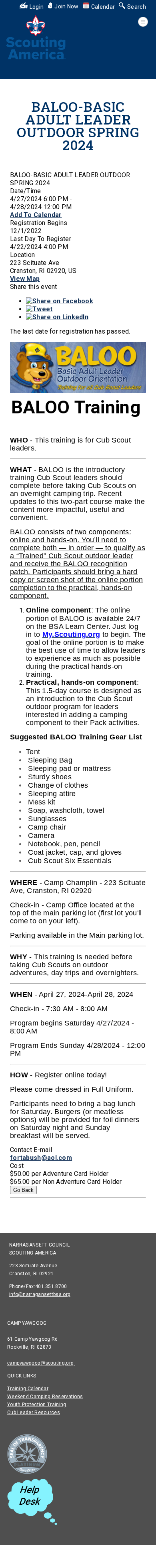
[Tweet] (39, 309)
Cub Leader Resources (33, 1412)
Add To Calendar (36, 215)
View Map (25, 279)
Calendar (103, 7)
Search (136, 7)
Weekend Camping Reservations (45, 1396)
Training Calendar (27, 1388)
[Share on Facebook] (59, 301)
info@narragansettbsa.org (39, 1294)
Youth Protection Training (36, 1404)
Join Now (66, 6)
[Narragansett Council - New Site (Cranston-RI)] (36, 59)
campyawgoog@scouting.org (41, 1363)
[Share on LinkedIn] (57, 317)
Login (37, 7)
